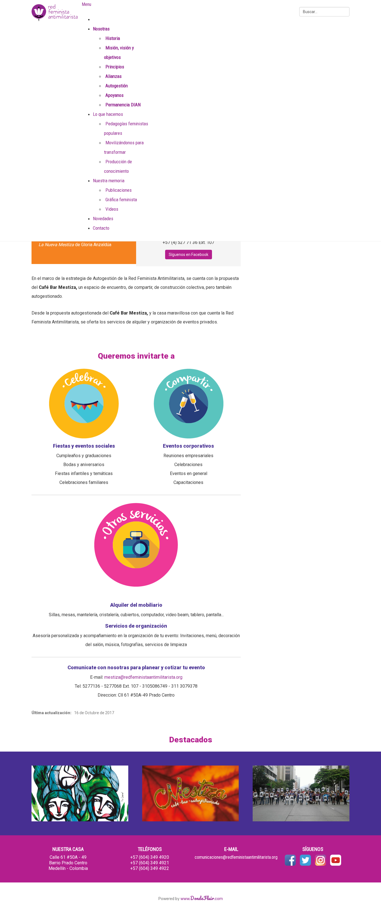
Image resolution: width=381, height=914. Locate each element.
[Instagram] (320, 860)
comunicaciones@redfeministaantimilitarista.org (236, 857)
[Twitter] (305, 860)
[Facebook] (290, 860)
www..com (201, 898)
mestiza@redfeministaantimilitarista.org (143, 677)
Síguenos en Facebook (188, 254)
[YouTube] (336, 860)
